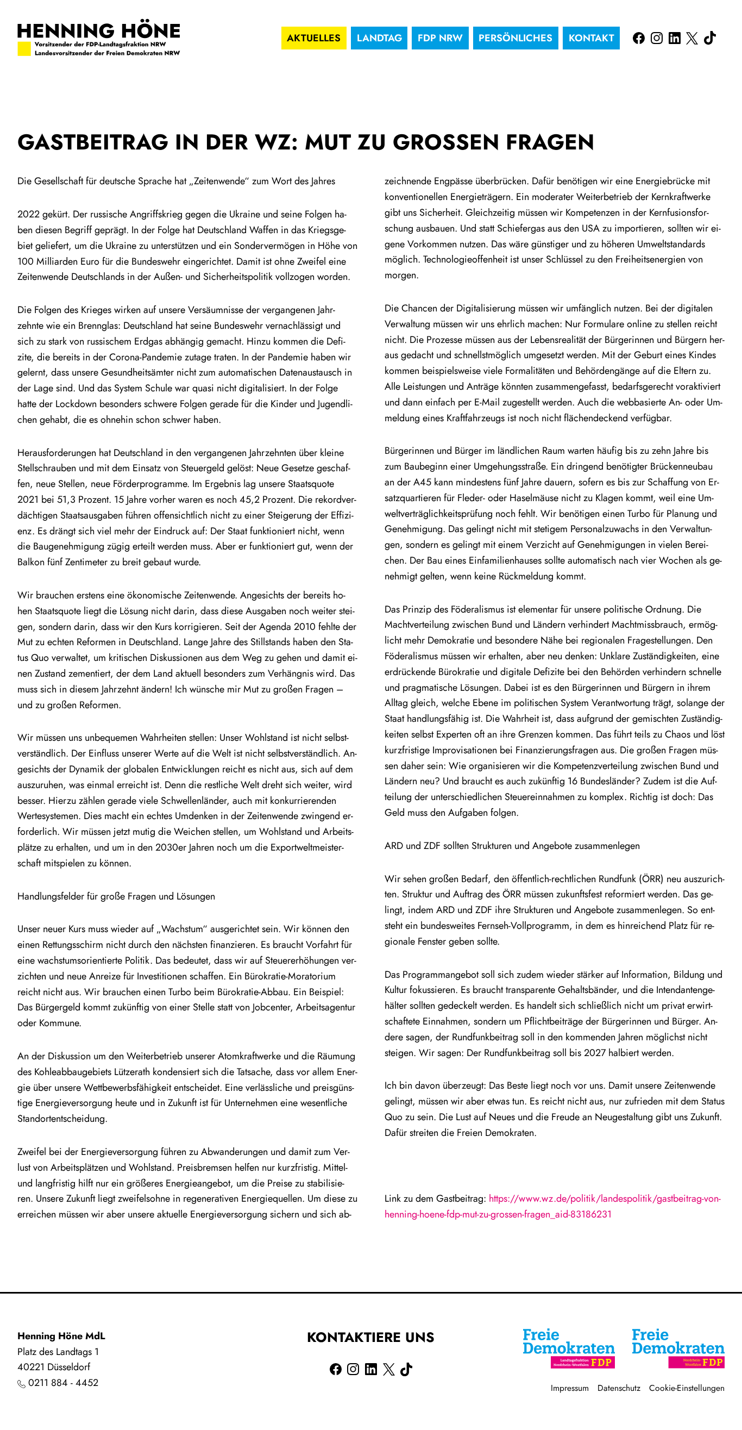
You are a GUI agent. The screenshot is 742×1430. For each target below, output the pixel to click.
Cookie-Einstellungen (687, 1388)
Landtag (379, 38)
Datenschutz (619, 1388)
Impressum (570, 1388)
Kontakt (591, 38)
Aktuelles (314, 38)
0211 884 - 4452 (63, 1383)
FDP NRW (440, 38)
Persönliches (515, 38)
